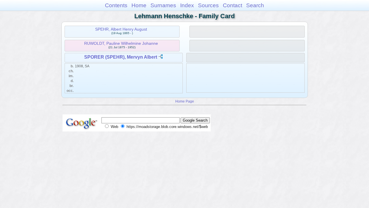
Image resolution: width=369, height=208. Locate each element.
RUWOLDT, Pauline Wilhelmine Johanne (121, 43)
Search (255, 5)
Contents (116, 5)
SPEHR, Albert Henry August (121, 29)
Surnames (163, 5)
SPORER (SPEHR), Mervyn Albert (120, 57)
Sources (208, 5)
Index (187, 5)
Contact (232, 5)
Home (138, 5)
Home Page (184, 101)
